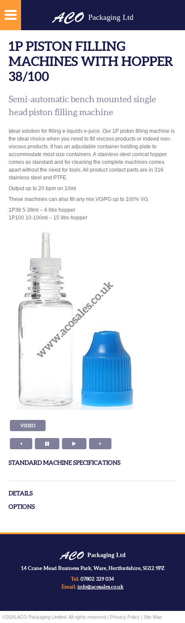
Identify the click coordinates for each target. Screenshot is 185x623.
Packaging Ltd (92, 17)
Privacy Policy (125, 617)
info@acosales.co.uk (100, 586)
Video (27, 425)
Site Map (153, 617)
